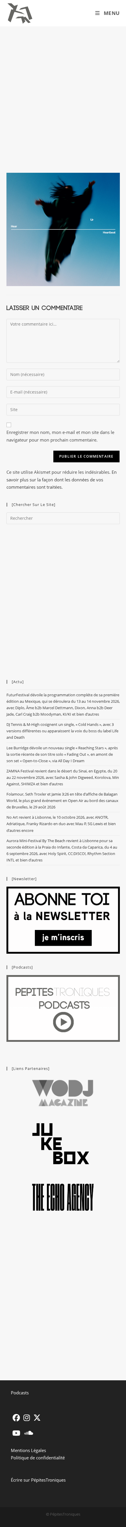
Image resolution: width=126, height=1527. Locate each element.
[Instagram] (26, 1417)
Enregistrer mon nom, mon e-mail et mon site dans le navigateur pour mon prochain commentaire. (60, 436)
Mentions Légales (28, 1450)
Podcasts (20, 1393)
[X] (37, 1417)
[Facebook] (16, 1417)
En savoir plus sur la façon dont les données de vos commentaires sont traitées (61, 479)
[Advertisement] (63, 92)
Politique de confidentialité (38, 1458)
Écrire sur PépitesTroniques (38, 1480)
